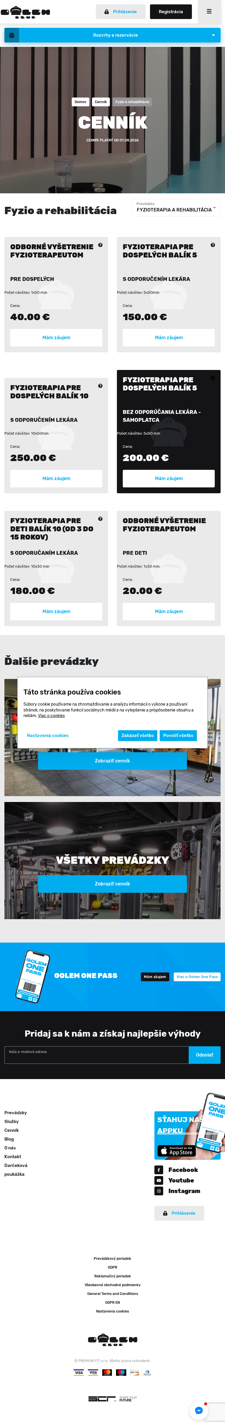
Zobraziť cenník (112, 761)
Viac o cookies (51, 715)
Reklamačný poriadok (112, 1276)
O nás (10, 1148)
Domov (80, 102)
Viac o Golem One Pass (197, 977)
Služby (11, 1121)
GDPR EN (112, 1303)
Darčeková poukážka (16, 1170)
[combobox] (176, 207)
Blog (9, 1139)
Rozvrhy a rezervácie (115, 35)
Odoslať (204, 1055)
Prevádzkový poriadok (112, 1259)
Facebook (183, 1169)
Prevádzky (15, 1112)
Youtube (181, 1180)
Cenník (11, 1130)
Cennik (101, 102)
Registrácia (171, 11)
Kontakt (12, 1156)
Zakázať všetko (138, 735)
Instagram (184, 1190)
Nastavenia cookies (112, 1311)
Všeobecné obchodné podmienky (113, 1285)
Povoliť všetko (178, 735)
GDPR (112, 1267)
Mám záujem (56, 337)
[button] (199, 1410)
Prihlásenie (125, 11)
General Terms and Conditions (112, 1294)
